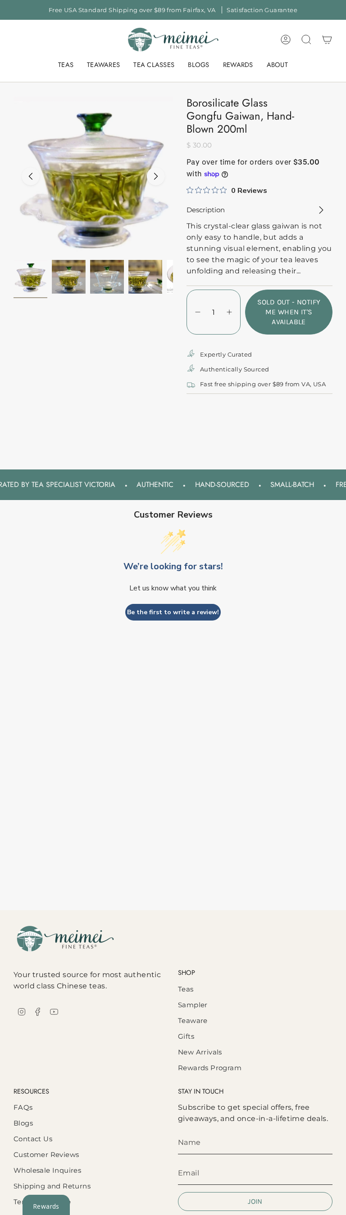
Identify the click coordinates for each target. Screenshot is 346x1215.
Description (206, 209)
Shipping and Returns (52, 1186)
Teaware (193, 1020)
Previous (31, 176)
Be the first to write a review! (173, 612)
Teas (186, 989)
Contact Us (33, 1139)
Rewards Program (209, 1067)
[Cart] (327, 39)
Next (156, 176)
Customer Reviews (46, 1154)
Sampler (193, 1005)
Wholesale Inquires (47, 1170)
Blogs (23, 1123)
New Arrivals (200, 1052)
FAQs (23, 1107)
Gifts (186, 1036)
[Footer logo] (65, 938)
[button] (65, 65)
